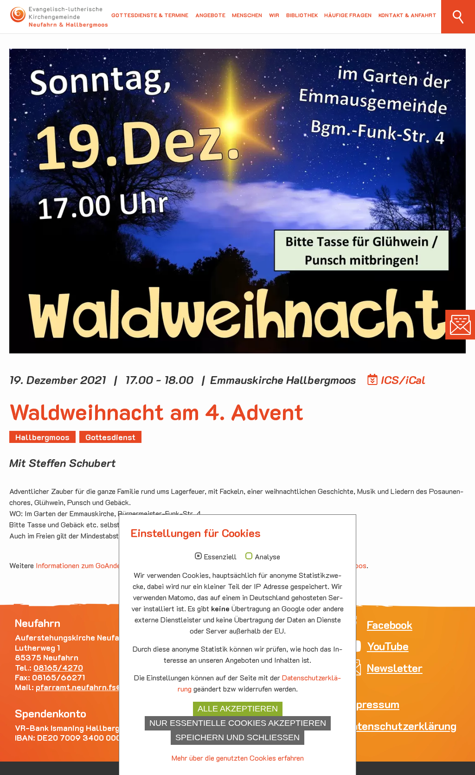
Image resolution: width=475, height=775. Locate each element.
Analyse (267, 556)
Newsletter (460, 324)
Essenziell (220, 556)
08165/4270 (58, 667)
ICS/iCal (403, 379)
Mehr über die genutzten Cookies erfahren (238, 757)
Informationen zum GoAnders (81, 565)
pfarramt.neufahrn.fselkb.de (93, 687)
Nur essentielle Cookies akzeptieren (237, 723)
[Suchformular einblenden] (458, 16)
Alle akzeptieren (238, 708)
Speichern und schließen (237, 737)
